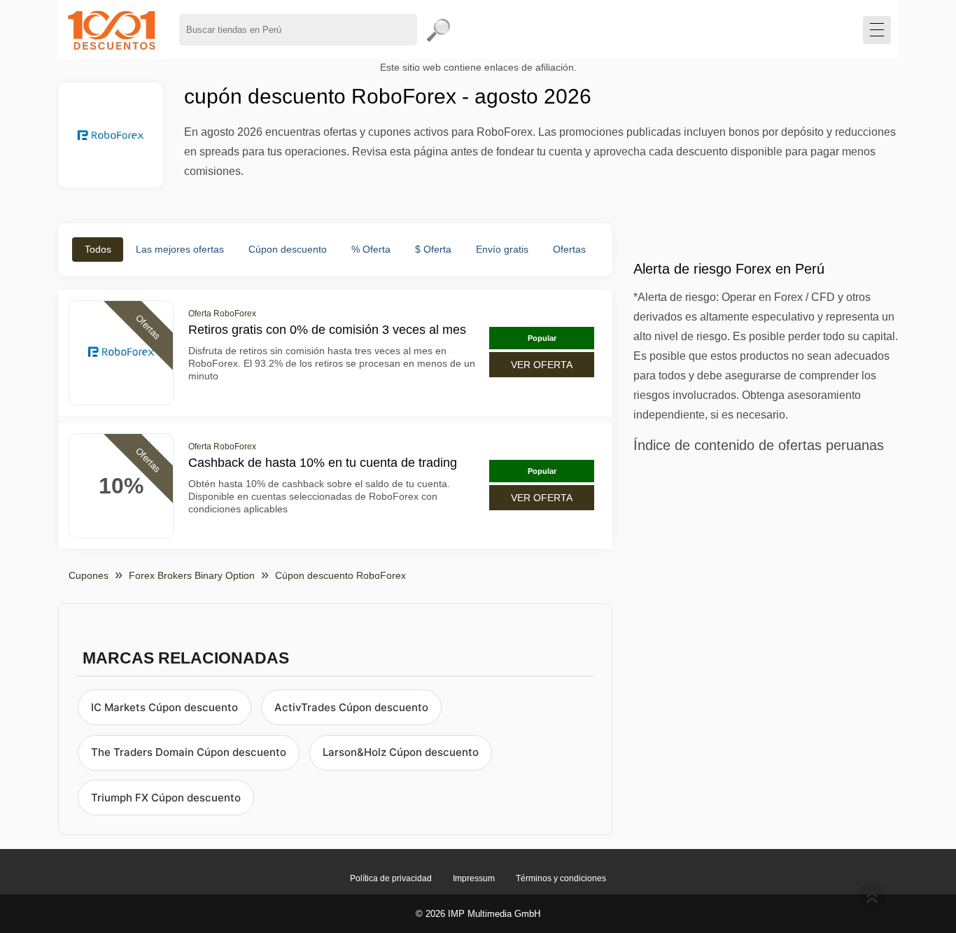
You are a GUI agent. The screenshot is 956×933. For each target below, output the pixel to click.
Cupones (88, 575)
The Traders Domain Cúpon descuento (188, 752)
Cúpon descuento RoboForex (340, 575)
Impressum (474, 878)
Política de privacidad (391, 878)
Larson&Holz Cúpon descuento (401, 752)
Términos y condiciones (561, 878)
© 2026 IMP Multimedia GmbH (478, 914)
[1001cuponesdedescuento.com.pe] (111, 29)
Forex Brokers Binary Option (192, 575)
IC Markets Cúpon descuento (164, 707)
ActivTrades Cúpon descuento (351, 707)
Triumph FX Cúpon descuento (166, 797)
